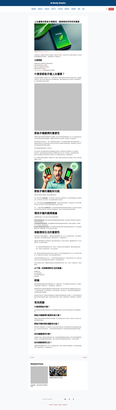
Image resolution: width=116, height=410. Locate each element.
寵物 (79, 9)
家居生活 (53, 9)
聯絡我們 (55, 404)
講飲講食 (67, 9)
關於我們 (51, 404)
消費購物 (73, 9)
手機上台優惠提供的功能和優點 (42, 66)
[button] (106, 9)
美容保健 (60, 9)
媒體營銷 (33, 9)
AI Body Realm (58, 3)
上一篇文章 (31, 357)
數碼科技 (40, 9)
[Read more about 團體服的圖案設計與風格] (58, 371)
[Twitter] (65, 399)
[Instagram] (69, 399)
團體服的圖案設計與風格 (56, 378)
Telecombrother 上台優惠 (40, 70)
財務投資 (47, 9)
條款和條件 (65, 404)
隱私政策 (60, 404)
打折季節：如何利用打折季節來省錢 (39, 385)
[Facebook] (73, 399)
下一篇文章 (85, 357)
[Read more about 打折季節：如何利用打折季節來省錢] (39, 375)
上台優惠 (60, 55)
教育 (83, 9)
